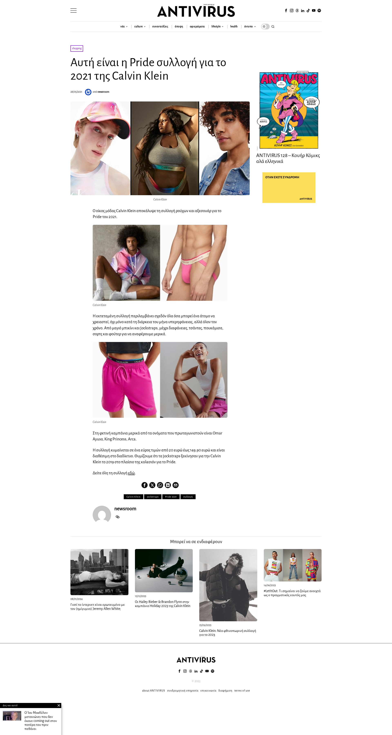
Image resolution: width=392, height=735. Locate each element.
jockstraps (153, 497)
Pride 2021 (171, 497)
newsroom (103, 91)
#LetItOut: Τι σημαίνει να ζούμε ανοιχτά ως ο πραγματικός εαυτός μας (292, 593)
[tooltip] (286, 10)
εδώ (131, 473)
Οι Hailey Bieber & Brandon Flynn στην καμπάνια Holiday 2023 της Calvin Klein (163, 604)
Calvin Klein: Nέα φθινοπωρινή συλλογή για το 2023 (227, 633)
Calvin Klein (133, 497)
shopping (76, 48)
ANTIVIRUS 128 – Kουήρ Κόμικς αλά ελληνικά (288, 158)
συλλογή (188, 497)
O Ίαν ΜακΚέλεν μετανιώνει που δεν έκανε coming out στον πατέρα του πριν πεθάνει (40, 721)
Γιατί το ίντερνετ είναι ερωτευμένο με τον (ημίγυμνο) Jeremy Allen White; (97, 607)
